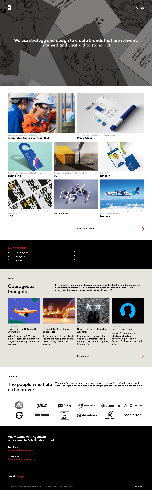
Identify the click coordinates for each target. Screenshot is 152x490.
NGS (10, 216)
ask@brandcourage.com (21, 450)
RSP (56, 175)
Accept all (138, 486)
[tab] (42, 252)
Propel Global (85, 137)
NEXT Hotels (61, 213)
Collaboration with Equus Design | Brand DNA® (70, 173)
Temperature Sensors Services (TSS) (28, 137)
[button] (110, 229)
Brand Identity (40, 135)
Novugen (105, 175)
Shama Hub (14, 175)
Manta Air (105, 216)
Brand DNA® (30, 135)
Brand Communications (16, 135)
